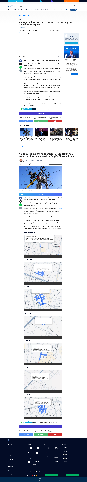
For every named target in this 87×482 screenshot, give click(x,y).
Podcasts (10, 9)
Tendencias (37, 9)
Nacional (15, 9)
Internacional (21, 9)
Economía (27, 9)
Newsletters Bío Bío (45, 1)
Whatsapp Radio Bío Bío (73, 475)
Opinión (42, 9)
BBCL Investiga (47, 9)
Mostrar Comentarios (41, 113)
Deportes (32, 9)
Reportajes (10, 466)
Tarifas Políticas (11, 474)
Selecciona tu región (14, 1)
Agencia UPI (23, 27)
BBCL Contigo (54, 9)
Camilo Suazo (26, 159)
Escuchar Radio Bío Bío (72, 1)
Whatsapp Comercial (52, 475)
